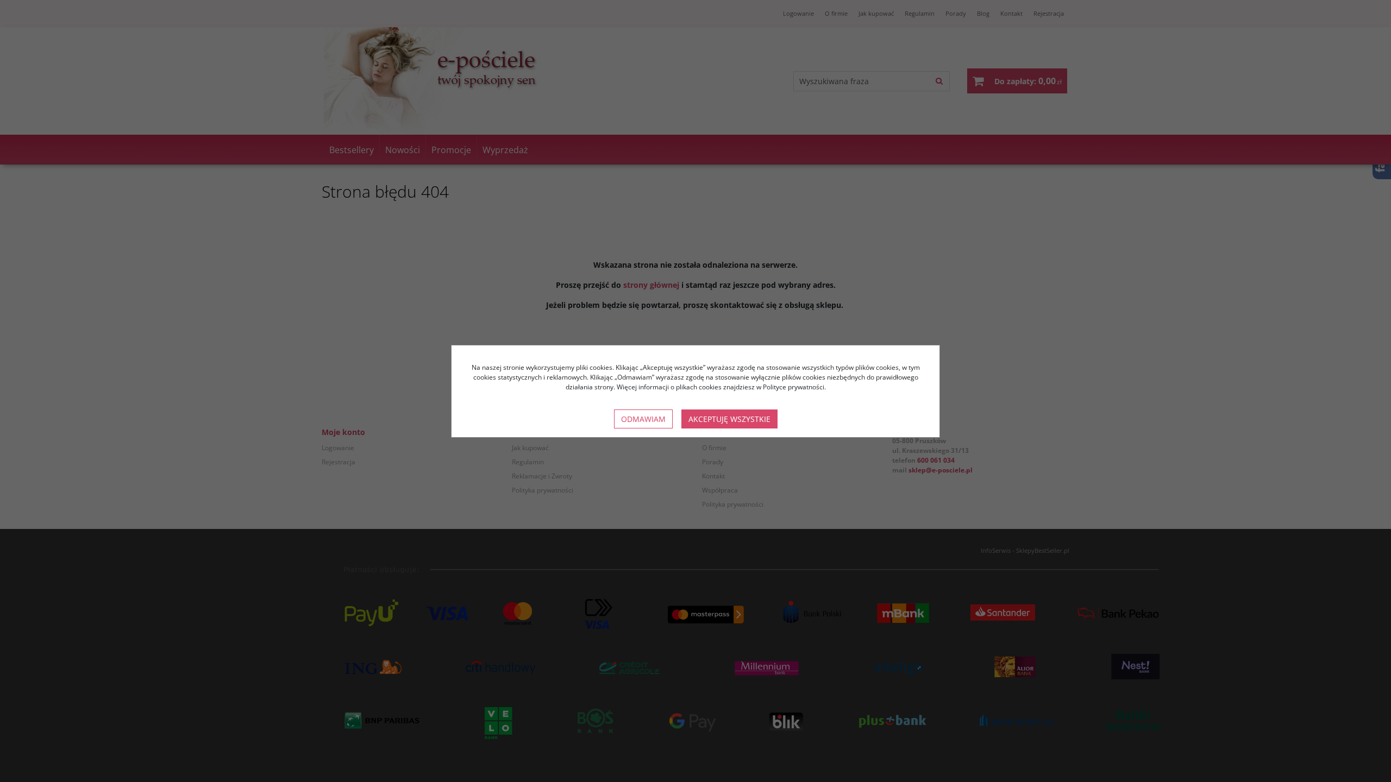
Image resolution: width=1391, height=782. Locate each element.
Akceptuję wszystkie (729, 419)
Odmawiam (643, 419)
